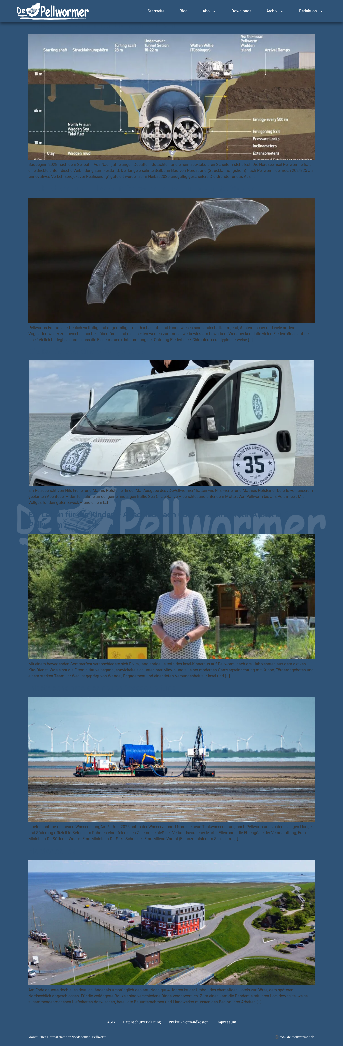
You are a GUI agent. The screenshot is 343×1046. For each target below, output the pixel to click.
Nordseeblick (52, 851)
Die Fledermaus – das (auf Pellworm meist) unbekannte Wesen (141, 188)
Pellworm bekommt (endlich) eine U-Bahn (103, 25)
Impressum (226, 1021)
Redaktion (308, 11)
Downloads (241, 11)
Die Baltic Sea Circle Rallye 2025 (86, 351)
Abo (206, 11)
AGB (111, 1021)
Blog (184, 11)
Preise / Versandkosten (189, 1021)
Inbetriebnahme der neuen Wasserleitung (102, 688)
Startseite (156, 11)
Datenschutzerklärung (142, 1021)
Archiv (271, 11)
